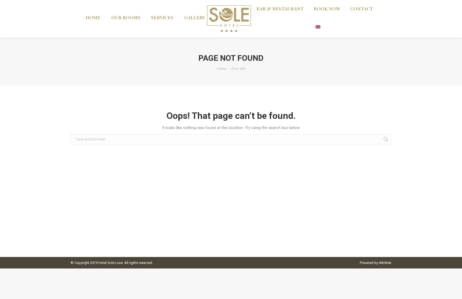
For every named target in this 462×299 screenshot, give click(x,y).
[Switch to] (318, 26)
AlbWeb (385, 263)
